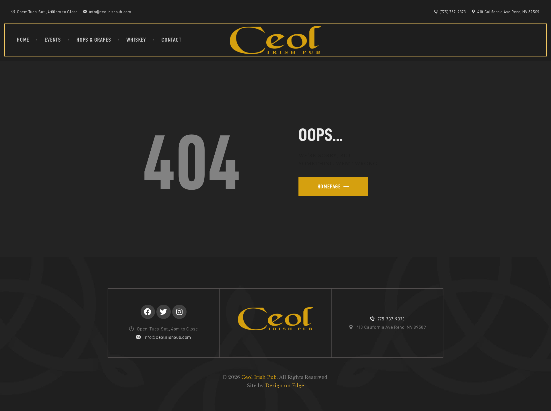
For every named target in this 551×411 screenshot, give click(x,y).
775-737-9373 (391, 318)
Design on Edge (284, 385)
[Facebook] (148, 312)
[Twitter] (163, 312)
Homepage (329, 186)
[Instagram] (179, 312)
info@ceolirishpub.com (167, 337)
